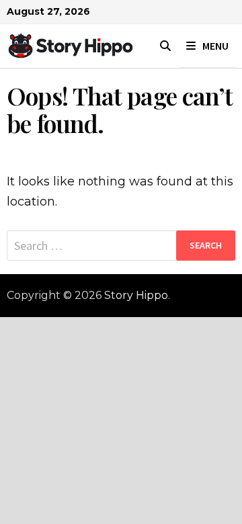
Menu (215, 45)
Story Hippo (136, 295)
